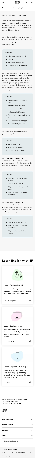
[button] (3, 2)
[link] (13, 8)
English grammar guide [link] (11, 401)
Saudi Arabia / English (10, 449)
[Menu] (31, 8)
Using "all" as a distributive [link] (13, 403)
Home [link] (4, 399)
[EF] (17, 2)
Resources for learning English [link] (17, 399)
